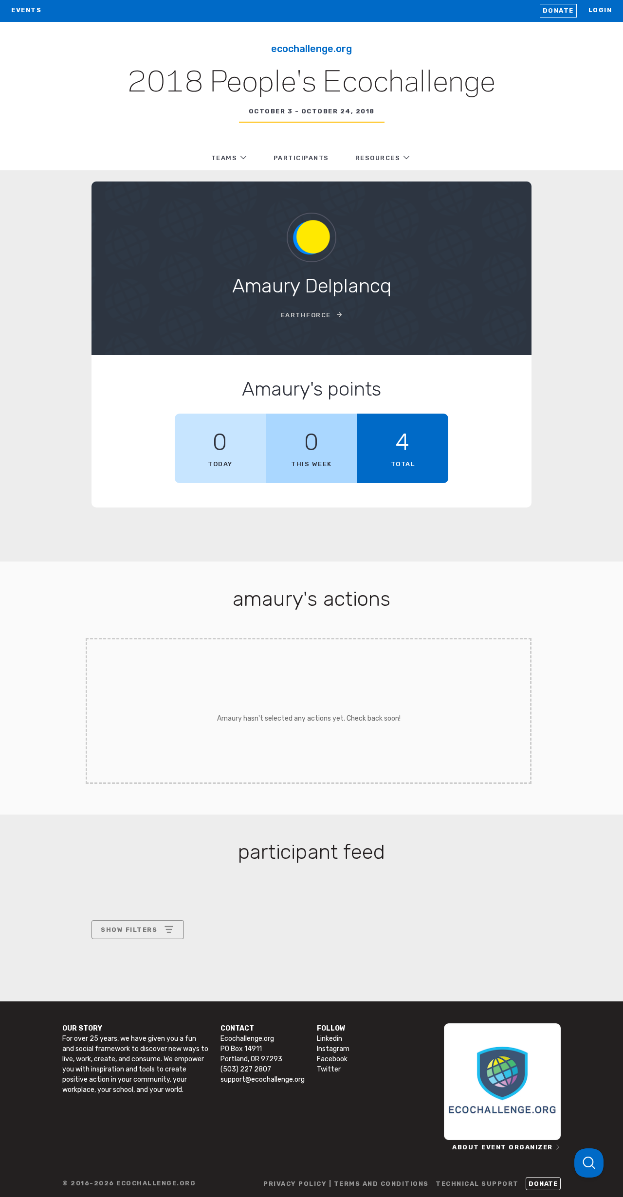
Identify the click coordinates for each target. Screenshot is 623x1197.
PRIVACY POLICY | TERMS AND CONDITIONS (346, 1183)
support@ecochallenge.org (262, 1079)
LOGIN (600, 10)
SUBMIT (172, 1013)
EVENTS (26, 10)
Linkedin (329, 1038)
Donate (558, 10)
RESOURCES (378, 158)
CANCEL (115, 1013)
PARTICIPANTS (301, 158)
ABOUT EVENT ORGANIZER (502, 1147)
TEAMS (224, 158)
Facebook (332, 1059)
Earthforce (307, 315)
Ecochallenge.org (311, 48)
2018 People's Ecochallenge (311, 83)
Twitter (329, 1069)
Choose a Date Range (136, 965)
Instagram (333, 1049)
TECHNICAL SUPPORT (477, 1183)
